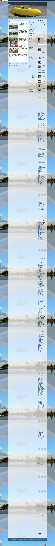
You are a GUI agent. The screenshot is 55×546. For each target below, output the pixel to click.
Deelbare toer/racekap (41, 167)
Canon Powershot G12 (41, 141)
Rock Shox (39, 385)
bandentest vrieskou (41, 124)
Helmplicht (39, 227)
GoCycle (39, 221)
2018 (31, 57)
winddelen (39, 516)
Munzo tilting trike (40, 317)
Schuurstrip (39, 403)
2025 (31, 49)
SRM (38, 434)
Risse (39, 377)
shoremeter (39, 408)
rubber (39, 393)
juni (31, 82)
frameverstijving (40, 202)
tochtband (39, 465)
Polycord (39, 353)
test (38, 458)
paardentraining (40, 338)
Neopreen (39, 322)
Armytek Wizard (40, 112)
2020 (31, 55)
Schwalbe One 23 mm (41, 404)
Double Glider (40, 178)
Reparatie (39, 376)
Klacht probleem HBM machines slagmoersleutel (41, 258)
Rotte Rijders (40, 391)
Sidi (38, 410)
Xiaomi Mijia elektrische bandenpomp (41, 519)
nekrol (39, 321)
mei (31, 83)
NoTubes (39, 329)
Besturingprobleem (40, 131)
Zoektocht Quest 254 (33, 33)
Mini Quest (39, 309)
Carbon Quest (40, 144)
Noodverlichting (40, 325)
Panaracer (39, 340)
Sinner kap (39, 413)
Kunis (39, 269)
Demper (39, 170)
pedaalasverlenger (40, 343)
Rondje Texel (40, 390)
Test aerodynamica (40, 459)
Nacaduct (39, 320)
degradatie (39, 169)
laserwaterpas (40, 276)
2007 (31, 89)
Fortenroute (39, 198)
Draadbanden (40, 180)
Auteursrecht (40, 115)
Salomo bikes (40, 398)
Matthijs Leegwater (40, 301)
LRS (38, 288)
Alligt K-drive (40, 108)
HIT (38, 230)
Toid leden (31, 31)
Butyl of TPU (40, 138)
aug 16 (33, 78)
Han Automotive (40, 225)
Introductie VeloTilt (43, 57)
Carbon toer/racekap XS (41, 149)
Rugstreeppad (40, 396)
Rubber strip (40, 395)
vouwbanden (40, 503)
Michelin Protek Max (41, 306)
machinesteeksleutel (41, 291)
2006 (31, 90)
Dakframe (39, 165)
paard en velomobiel (41, 336)
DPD (38, 179)
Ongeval (39, 333)
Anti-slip (39, 111)
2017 (31, 58)
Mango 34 (31, 30)
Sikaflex (39, 411)
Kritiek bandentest (40, 268)
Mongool (39, 314)
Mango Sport (40, 294)
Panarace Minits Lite (41, 339)
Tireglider (39, 464)
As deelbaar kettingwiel (41, 113)
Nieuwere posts (12, 63)
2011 (31, 65)
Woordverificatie (40, 518)
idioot (39, 236)
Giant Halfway (40, 219)
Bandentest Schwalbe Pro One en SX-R (43, 53)
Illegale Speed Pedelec (41, 239)
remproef (39, 375)
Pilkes (39, 350)
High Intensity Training (41, 229)
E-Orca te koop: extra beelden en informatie (33, 25)
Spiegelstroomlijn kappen (41, 428)
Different (39, 175)
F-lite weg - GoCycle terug (44, 61)
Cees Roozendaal (40, 153)
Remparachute (40, 373)
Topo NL (39, 467)
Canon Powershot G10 (41, 140)
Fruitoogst (39, 203)
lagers (39, 272)
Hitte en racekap (40, 232)
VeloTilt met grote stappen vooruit (43, 66)
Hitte (38, 231)
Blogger (43, 539)
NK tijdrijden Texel (40, 324)
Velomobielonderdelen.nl (41, 22)
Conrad (39, 155)
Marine (39, 297)
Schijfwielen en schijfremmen (40, 401)
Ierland (39, 237)
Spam (39, 425)
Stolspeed (39, 440)
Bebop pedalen (40, 130)
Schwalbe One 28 (40, 405)
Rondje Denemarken (41, 388)
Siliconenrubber (40, 412)
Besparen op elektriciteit (43, 76)
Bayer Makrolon (40, 126)
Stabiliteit (39, 435)
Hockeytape (39, 233)
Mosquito (39, 315)
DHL (38, 174)
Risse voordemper (40, 383)
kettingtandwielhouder (41, 255)
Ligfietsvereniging (40, 285)
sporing (39, 431)
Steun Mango (40, 439)
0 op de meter (40, 96)
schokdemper (40, 402)
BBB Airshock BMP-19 (41, 127)
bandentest (39, 117)
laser (38, 275)
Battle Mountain (40, 125)
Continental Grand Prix (41, 159)
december (32, 69)
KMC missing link (40, 263)
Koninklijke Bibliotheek (41, 266)
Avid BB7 (39, 116)
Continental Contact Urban (41, 156)
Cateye (39, 152)
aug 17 (33, 76)
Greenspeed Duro (40, 223)
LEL (38, 277)
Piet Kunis (39, 348)
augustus (32, 74)
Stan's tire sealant (40, 436)
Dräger (39, 181)
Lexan (39, 280)
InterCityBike (40, 241)
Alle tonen (36, 36)
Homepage (19, 63)
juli (31, 81)
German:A (39, 218)
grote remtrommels (40, 224)
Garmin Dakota (40, 206)
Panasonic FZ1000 (40, 341)
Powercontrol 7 (40, 355)
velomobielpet (40, 482)
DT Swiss (39, 182)
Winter (39, 517)
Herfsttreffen (40, 228)
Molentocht (39, 313)
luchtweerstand (40, 289)
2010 (31, 66)
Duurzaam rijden (40, 185)
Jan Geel (39, 243)
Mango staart (40, 295)
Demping (39, 171)
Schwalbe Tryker (40, 406)
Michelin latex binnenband (41, 304)
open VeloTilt (40, 334)
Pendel (39, 345)
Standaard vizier (40, 437)
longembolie (39, 287)
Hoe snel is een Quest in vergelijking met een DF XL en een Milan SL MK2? (41, 90)
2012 (31, 64)
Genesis (39, 217)
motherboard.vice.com (41, 316)
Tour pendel (39, 468)
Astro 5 (39, 114)
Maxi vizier (39, 303)
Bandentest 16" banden (41, 118)
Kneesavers (39, 264)
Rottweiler (39, 392)
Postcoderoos (40, 354)
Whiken (10, 21)
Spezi (39, 426)
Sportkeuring (40, 432)
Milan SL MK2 (40, 308)
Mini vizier (39, 310)
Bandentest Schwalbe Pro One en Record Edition (41, 123)
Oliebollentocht (40, 331)
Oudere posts (24, 63)
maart (32, 85)
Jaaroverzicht (40, 242)
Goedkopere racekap (41, 222)
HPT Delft (39, 234)
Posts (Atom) (15, 65)
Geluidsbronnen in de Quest (43, 49)
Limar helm (39, 286)
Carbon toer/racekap (41, 146)
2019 (31, 56)
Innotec (39, 240)
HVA (38, 235)
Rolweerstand (40, 387)
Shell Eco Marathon (40, 407)
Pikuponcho (39, 349)
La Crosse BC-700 (40, 270)
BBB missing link (40, 128)
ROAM (39, 384)
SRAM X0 (39, 433)
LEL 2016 (39, 279)
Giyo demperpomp (40, 220)
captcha (39, 142)
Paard (39, 335)
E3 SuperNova (40, 186)
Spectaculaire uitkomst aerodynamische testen (44, 81)
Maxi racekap (40, 302)
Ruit (38, 397)
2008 (31, 68)
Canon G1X (39, 139)
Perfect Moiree (40, 346)
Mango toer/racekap (41, 296)
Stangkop (39, 438)
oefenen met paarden (41, 330)
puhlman (39, 356)
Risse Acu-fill (40, 378)
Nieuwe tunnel (40, 323)
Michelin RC (39, 307)
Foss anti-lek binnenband (41, 200)
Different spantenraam (41, 177)
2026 (31, 48)
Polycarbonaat (40, 352)
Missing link (39, 312)
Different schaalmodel (41, 176)
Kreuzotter (39, 267)
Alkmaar (39, 106)
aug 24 (33, 75)
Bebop (39, 129)
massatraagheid (40, 300)
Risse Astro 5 (40, 379)
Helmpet (39, 226)
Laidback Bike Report (41, 273)
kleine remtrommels (41, 261)
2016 (31, 59)
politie (39, 351)
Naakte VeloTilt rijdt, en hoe (43, 85)
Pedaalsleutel (40, 344)
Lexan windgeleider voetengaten (40, 282)
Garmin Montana (40, 208)
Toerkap (39, 466)
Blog (38, 136)
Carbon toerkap (40, 151)
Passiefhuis (39, 342)
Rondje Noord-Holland (41, 389)
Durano (39, 184)
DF (38, 172)
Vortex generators (40, 501)
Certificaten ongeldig (41, 154)
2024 (31, 50)
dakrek (39, 166)
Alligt (38, 107)
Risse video (39, 382)
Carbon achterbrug (40, 143)
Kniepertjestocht (40, 265)
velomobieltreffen (40, 483)
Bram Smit (39, 137)
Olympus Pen (40, 332)
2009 (31, 67)
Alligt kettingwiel (40, 109)
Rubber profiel (40, 394)
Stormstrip (39, 441)
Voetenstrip (39, 500)
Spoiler (39, 430)
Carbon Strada (40, 145)
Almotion (39, 110)
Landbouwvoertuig (40, 274)
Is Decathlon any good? (33, 28)
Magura (39, 292)
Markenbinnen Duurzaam (41, 298)
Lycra (39, 290)
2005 (31, 91)
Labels (39, 271)
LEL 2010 (39, 278)
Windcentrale (40, 515)
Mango (39, 293)
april (31, 84)
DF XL (39, 173)
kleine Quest (40, 260)
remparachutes (40, 374)
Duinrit (39, 183)
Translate (41, 35)
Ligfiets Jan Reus (40, 283)
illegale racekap (40, 238)
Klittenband (39, 262)
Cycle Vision (39, 164)
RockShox (39, 386)
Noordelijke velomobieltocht (40, 326)
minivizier (39, 311)
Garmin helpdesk (40, 207)
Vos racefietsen (40, 502)
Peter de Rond (40, 347)
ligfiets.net (39, 284)
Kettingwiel (39, 256)
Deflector (39, 168)
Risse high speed (40, 381)
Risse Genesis (40, 380)
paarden (39, 337)
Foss (38, 199)
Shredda (39, 409)
